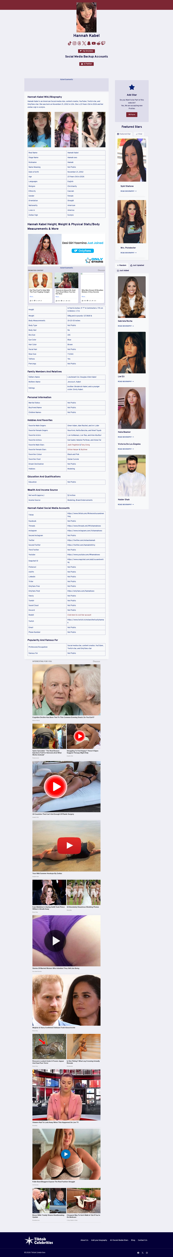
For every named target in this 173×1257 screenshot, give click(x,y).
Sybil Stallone (127, 186)
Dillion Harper (73, 450)
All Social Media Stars (119, 1240)
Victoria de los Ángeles (129, 444)
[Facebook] (138, 1253)
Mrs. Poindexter (128, 248)
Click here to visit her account (79, 615)
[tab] (124, 134)
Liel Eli (121, 376)
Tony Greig (85, 445)
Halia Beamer (124, 432)
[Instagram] (147, 1253)
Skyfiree (84, 450)
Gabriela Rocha (125, 321)
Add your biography (99, 1240)
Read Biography (129, 191)
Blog (133, 1240)
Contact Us (142, 1240)
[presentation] (131, 160)
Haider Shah (124, 499)
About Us (84, 1240)
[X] (142, 1253)
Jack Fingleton (73, 445)
